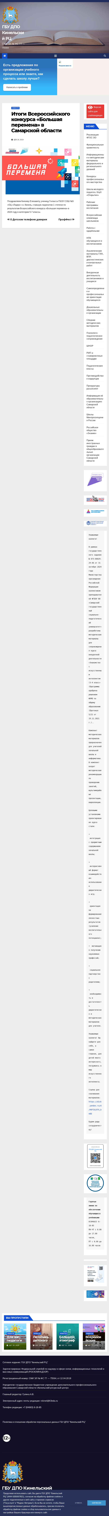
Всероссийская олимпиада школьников (94, 218)
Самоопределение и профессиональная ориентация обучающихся (95, 294)
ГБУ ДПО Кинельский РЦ (13, 32)
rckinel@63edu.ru (49, 1401)
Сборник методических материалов (93, 323)
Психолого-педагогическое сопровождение (95, 336)
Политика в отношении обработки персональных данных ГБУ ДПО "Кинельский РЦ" (44, 1422)
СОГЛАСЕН (96, 1503)
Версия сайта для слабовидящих (95, 111)
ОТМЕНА (78, 1503)
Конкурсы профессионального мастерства (95, 179)
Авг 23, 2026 (40, 1345)
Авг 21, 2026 (67, 1345)
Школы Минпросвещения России (95, 417)
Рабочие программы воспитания (92, 205)
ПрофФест (65, 219)
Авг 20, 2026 (93, 1345)
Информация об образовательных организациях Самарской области (95, 402)
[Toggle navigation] (55, 56)
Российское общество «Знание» (92, 430)
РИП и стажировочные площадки (95, 356)
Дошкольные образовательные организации (95, 310)
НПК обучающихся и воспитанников (94, 241)
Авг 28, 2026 (14, 1345)
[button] (105, 56)
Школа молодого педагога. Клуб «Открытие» (95, 192)
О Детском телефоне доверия (28, 219)
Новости (15, 108)
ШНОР (90, 346)
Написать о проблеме (17, 87)
